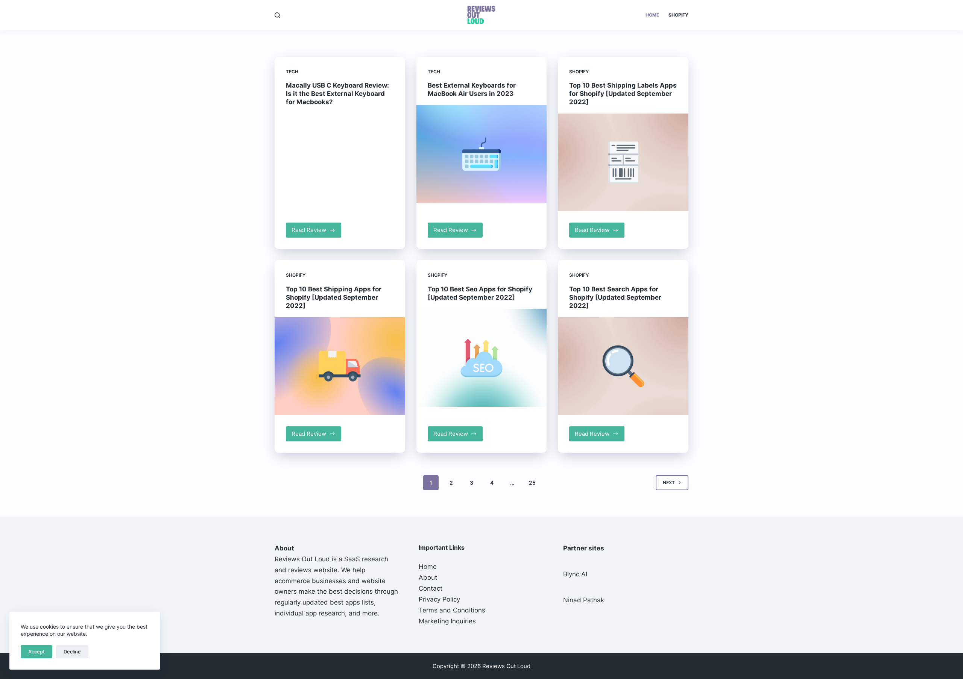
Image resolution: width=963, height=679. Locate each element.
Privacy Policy (439, 599)
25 (532, 482)
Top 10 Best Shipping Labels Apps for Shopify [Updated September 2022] (623, 94)
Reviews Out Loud (302, 559)
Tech (292, 71)
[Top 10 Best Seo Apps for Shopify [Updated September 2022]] (481, 358)
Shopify (678, 15)
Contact (430, 588)
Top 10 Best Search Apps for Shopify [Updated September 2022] (615, 297)
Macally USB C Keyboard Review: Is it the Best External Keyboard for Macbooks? (337, 94)
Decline (72, 652)
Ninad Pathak (583, 600)
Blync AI (575, 574)
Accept (36, 652)
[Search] (277, 15)
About (428, 577)
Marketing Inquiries (447, 621)
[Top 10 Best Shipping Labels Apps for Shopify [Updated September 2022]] (623, 162)
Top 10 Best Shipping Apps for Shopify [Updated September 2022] (333, 297)
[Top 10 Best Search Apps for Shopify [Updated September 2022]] (623, 366)
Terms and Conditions (452, 610)
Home (652, 15)
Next (669, 482)
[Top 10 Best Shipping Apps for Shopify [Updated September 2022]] (340, 366)
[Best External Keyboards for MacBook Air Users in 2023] (481, 154)
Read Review (316, 232)
